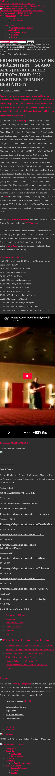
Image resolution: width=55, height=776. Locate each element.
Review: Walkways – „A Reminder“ (21, 661)
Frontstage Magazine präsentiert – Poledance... (25, 568)
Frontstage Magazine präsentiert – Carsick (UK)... (22, 6)
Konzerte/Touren (19, 32)
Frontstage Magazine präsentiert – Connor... (24, 588)
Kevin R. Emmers (12, 91)
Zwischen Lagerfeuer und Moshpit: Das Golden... (22, 11)
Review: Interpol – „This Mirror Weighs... (18, 13)
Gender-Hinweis (13, 626)
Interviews (10, 25)
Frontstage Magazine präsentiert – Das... (22, 578)
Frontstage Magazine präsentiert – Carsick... (24, 514)
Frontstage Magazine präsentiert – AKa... (22, 558)
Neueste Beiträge (43, 640)
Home (2, 44)
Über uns (10, 630)
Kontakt (9, 634)
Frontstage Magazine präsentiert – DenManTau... (27, 524)
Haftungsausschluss (14, 623)
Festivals (15, 35)
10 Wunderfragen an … (22, 27)
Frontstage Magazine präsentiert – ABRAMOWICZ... (19, 546)
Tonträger (16, 18)
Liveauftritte (17, 20)
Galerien (9, 23)
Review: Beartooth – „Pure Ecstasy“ (16, 15)
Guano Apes (5, 449)
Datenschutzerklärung (15, 615)
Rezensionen (11, 16)
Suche (30, 42)
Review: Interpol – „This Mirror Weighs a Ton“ (26, 653)
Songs (14, 37)
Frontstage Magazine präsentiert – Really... (23, 599)
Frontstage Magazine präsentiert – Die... (22, 534)
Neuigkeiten (10, 13)
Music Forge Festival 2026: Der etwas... (17, 3)
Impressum (10, 619)
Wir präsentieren (12, 30)
